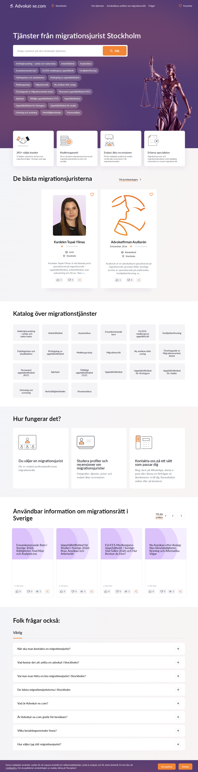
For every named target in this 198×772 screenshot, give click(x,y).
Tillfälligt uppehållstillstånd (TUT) (44, 98)
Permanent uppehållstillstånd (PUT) (74, 91)
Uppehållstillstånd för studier (63, 105)
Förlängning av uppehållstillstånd (64, 77)
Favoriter (187, 5)
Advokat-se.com (30, 5)
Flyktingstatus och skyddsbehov (30, 77)
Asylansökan (85, 63)
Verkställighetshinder (52, 112)
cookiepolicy (11, 768)
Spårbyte (20, 98)
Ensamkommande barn (26, 70)
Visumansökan (73, 112)
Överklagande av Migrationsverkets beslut (34, 91)
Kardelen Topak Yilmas (69, 242)
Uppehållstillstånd (72, 98)
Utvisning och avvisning (26, 112)
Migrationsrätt (42, 84)
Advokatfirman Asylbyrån (128, 242)
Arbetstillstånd (67, 63)
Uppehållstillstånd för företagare (30, 105)
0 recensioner (72, 246)
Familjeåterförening (88, 70)
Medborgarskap (23, 84)
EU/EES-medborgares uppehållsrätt (58, 70)
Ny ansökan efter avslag (65, 84)
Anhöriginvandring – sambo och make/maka (36, 63)
